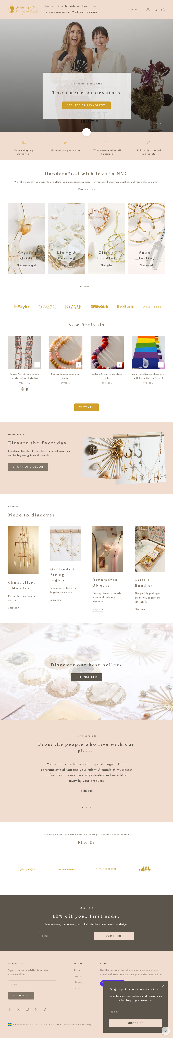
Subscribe (135, 1023)
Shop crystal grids (27, 265)
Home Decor (89, 6)
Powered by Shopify (79, 1024)
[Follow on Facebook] (9, 1009)
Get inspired (86, 677)
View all (86, 407)
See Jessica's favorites (86, 105)
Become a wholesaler (115, 834)
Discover (50, 6)
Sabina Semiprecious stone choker (66, 376)
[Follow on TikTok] (45, 1009)
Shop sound (146, 265)
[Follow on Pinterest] (36, 1009)
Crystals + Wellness (68, 6)
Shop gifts (106, 265)
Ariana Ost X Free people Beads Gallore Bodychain (24, 376)
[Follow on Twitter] (18, 1009)
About (77, 970)
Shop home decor (28, 467)
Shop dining (66, 265)
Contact (78, 976)
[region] (86, 75)
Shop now (13, 608)
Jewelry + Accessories (57, 12)
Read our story (86, 189)
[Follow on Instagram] (27, 1009)
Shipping (78, 982)
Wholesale (77, 12)
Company (92, 12)
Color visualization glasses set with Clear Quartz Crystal (148, 376)
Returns (78, 988)
